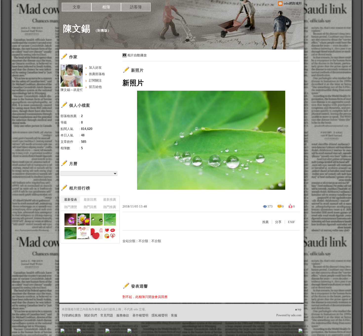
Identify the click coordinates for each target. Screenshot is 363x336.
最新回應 (90, 199)
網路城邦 (290, 332)
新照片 (137, 70)
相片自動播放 (137, 55)
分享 (278, 222)
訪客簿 (136, 7)
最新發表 (70, 199)
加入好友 (95, 67)
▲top (298, 309)
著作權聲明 (140, 315)
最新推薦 (109, 199)
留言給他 (95, 87)
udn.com (296, 315)
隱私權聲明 (160, 315)
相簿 (106, 7)
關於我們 (90, 315)
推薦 (265, 222)
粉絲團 (70, 332)
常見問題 (106, 315)
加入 (278, 332)
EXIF (291, 222)
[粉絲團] (62, 331)
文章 (77, 7)
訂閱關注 (95, 80)
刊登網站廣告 (71, 315)
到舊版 (102, 30)
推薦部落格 (97, 74)
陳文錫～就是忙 (71, 90)
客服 (174, 315)
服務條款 (122, 315)
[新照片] (70, 219)
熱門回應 (90, 207)
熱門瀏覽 (70, 207)
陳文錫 (76, 28)
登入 (269, 332)
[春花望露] (84, 219)
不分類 (143, 241)
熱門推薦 (109, 207)
